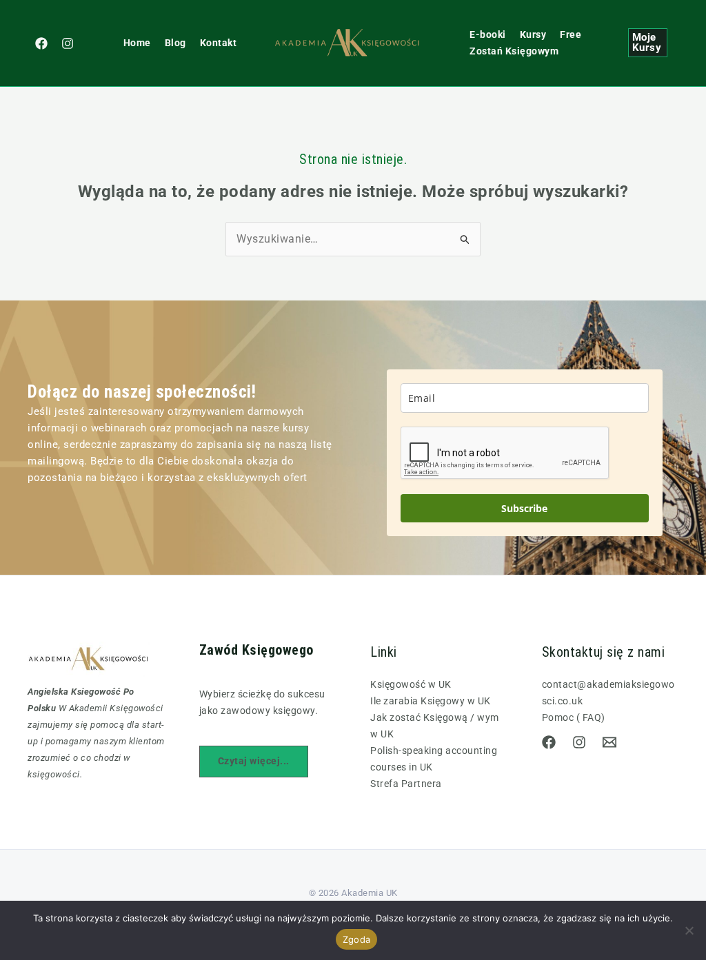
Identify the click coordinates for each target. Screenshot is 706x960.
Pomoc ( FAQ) (573, 717)
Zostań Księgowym (514, 51)
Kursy (533, 34)
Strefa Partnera (406, 783)
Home (137, 42)
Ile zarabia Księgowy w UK (430, 700)
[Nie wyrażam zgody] (689, 930)
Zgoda (356, 939)
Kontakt (218, 42)
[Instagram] (67, 43)
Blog (175, 42)
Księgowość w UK (411, 684)
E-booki (488, 34)
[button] (648, 42)
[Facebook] (41, 43)
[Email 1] (609, 742)
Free (570, 34)
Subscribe (524, 508)
